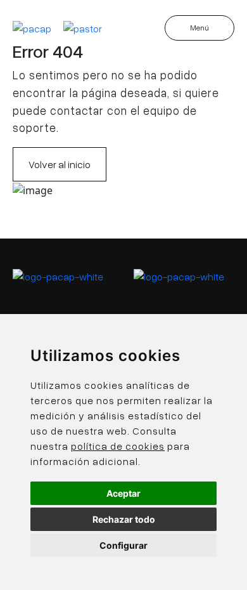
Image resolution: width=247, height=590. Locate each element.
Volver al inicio (59, 164)
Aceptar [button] (123, 493)
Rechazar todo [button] (123, 519)
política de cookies (118, 446)
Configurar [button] (123, 545)
